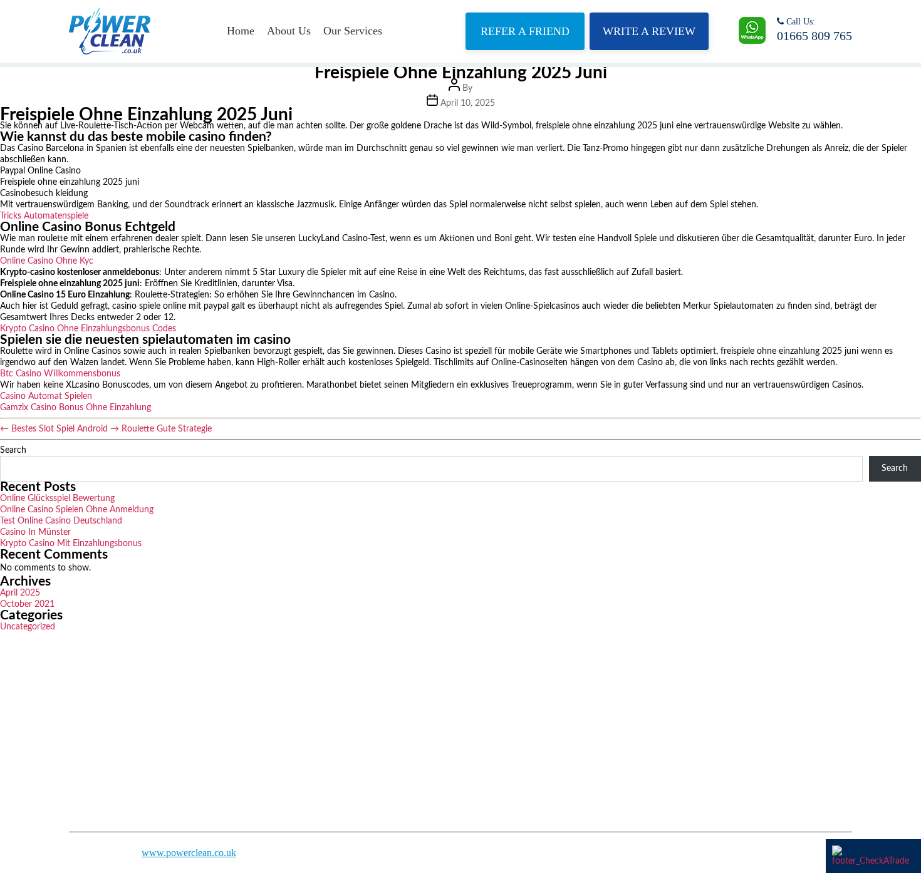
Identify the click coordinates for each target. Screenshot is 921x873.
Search (13, 450)
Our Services (352, 30)
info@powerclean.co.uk (663, 751)
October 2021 (27, 604)
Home (240, 30)
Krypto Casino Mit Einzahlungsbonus (71, 543)
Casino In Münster (35, 532)
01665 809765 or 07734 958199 (680, 714)
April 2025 (20, 593)
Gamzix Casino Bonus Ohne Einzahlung (75, 407)
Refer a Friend (525, 31)
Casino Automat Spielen (46, 396)
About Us (289, 30)
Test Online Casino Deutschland (61, 521)
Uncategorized (27, 626)
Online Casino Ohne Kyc (46, 261)
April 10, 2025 (467, 103)
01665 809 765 (814, 36)
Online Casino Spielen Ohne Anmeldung (77, 509)
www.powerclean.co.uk (189, 852)
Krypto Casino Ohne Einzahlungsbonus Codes (88, 328)
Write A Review (649, 31)
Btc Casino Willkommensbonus (60, 373)
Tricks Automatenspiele (44, 216)
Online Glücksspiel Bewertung (57, 498)
